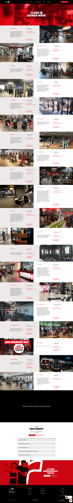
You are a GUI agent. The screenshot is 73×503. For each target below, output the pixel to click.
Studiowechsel (30, 493)
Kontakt (42, 488)
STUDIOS (23, 1)
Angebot (49, 1)
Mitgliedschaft (30, 488)
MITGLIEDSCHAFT (30, 1)
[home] (7, 2)
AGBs (63, 493)
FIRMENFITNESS (38, 1)
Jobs (44, 1)
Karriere (63, 488)
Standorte (30, 490)
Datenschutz (62, 490)
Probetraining (42, 493)
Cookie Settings (61, 495)
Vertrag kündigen (42, 490)
